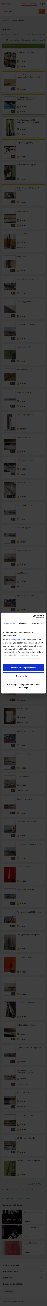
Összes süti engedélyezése (23, 667)
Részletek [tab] (23, 623)
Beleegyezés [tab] (9, 623)
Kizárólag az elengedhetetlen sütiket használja (23, 686)
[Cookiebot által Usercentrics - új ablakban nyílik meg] (33, 616)
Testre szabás (22, 676)
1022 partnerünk (18, 639)
